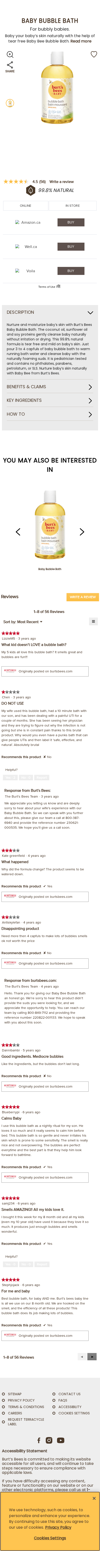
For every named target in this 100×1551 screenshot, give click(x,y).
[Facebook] (39, 1440)
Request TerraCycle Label (26, 1421)
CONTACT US (69, 1394)
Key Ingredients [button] (24, 400)
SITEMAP (15, 1394)
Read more (81, 41)
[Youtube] (60, 1440)
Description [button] (20, 312)
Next (82, 532)
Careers (15, 1413)
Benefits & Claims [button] (26, 387)
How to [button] (16, 414)
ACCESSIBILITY (70, 1406)
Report (42, 777)
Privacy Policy (58, 1527)
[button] (92, 1356)
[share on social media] (10, 67)
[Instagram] (49, 1440)
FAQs (62, 1400)
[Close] (94, 1498)
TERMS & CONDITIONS (26, 1406)
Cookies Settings (74, 1413)
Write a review (62, 181)
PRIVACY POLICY (21, 1400)
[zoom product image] (10, 54)
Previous (18, 532)
